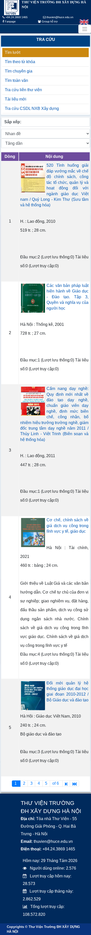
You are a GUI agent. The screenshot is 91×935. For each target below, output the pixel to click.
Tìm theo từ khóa (20, 62)
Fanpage (10, 21)
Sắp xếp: (12, 122)
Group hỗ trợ (49, 21)
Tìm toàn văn (16, 80)
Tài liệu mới (15, 99)
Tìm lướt (12, 52)
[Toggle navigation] (84, 29)
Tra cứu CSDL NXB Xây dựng (32, 108)
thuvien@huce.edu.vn (59, 17)
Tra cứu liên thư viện (23, 90)
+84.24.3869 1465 (16, 17)
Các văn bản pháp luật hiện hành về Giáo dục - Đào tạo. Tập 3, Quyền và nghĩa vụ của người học (67, 296)
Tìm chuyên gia (18, 71)
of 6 (56, 783)
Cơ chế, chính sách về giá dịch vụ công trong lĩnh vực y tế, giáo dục (67, 525)
